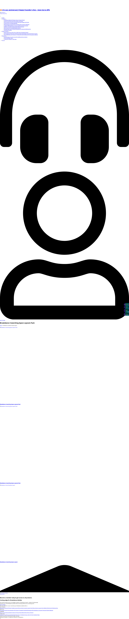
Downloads (13, 614)
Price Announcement (8, 612)
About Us (2, 612)
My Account (8, 614)
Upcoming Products (4, 610)
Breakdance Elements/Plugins (6, 608)
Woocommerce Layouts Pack (38, 608)
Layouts (16, 608)
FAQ (15, 610)
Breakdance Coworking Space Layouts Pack (10, 404)
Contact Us (14, 612)
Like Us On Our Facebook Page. (34, 614)
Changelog (21, 610)
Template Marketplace (27, 610)
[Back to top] (0, 618)
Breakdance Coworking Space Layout (8, 562)
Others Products (5, 31)
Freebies (13, 608)
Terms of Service (30, 612)
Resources (4, 35)
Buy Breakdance (35, 610)
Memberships (55, 608)
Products (4, 18)
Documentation (11, 610)
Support (17, 610)
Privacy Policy (19, 612)
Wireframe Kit (50, 608)
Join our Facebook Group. (23, 614)
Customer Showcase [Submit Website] (46, 610)
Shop (1, 325)
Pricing (4, 614)
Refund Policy (24, 612)
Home (3, 17)
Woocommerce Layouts (22, 608)
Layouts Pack (30, 608)
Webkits (45, 608)
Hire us (3, 40)
